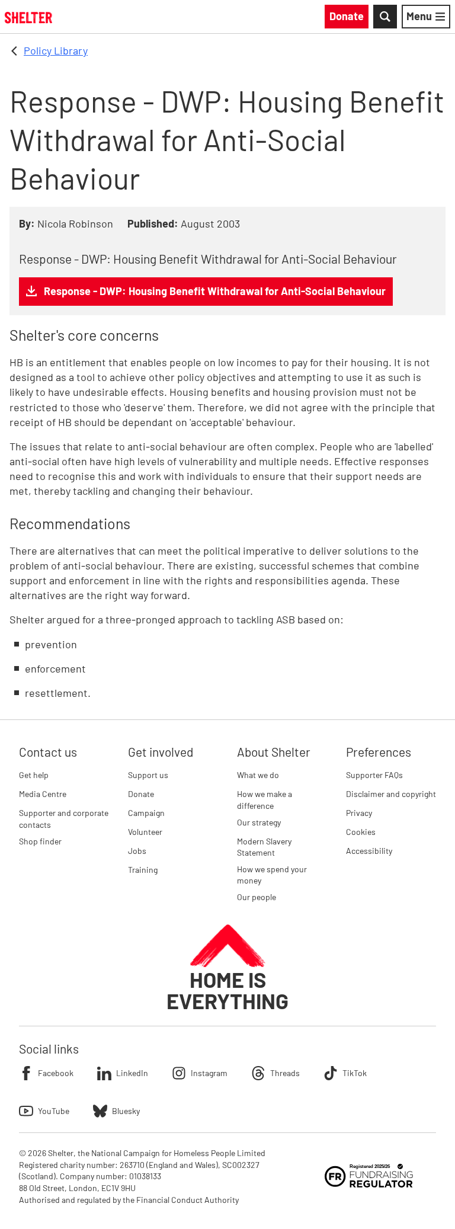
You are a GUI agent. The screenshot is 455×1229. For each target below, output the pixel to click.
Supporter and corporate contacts (63, 819)
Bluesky (126, 1111)
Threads (285, 1073)
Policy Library (56, 50)
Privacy (359, 813)
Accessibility (369, 851)
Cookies (361, 832)
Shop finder (40, 841)
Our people (256, 897)
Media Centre (42, 794)
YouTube (53, 1111)
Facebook (55, 1073)
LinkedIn (132, 1073)
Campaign (146, 813)
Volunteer (145, 832)
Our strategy (259, 822)
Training (143, 870)
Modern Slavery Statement (264, 847)
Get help (34, 775)
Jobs (137, 851)
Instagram (209, 1073)
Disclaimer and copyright (391, 794)
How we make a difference (264, 800)
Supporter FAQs (374, 775)
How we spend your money (272, 875)
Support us (148, 775)
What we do (258, 775)
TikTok (354, 1073)
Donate (141, 794)
